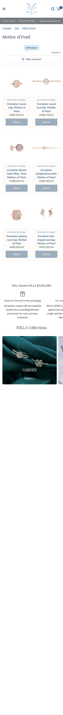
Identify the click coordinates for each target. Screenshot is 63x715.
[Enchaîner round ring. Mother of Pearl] (16, 82)
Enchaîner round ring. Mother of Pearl (16, 107)
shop (17, 28)
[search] (53, 9)
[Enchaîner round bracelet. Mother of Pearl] (46, 82)
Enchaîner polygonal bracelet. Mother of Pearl (46, 173)
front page (6, 28)
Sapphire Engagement (50, 21)
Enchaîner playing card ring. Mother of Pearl (17, 239)
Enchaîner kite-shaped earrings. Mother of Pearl (46, 239)
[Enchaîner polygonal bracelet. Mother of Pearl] (46, 148)
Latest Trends (8, 21)
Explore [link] (28, 378)
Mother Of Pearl (16, 100)
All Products (31, 48)
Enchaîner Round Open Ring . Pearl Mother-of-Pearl (16, 173)
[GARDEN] (29, 360)
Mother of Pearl (29, 28)
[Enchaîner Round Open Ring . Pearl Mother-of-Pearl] (16, 148)
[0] (58, 9)
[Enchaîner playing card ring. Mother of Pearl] (16, 214)
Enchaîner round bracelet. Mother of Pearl (46, 107)
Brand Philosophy (27, 21)
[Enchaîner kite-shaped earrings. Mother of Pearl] (46, 214)
